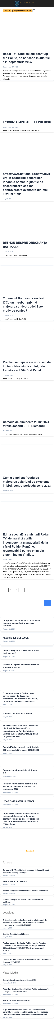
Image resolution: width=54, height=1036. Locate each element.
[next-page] (22, 590)
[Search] (47, 603)
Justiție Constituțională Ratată (17, 713)
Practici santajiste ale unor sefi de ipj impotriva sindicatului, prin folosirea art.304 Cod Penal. (27, 366)
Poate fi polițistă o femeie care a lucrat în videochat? (21, 652)
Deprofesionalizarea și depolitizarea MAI (20, 771)
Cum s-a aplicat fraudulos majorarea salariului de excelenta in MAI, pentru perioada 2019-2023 (27, 481)
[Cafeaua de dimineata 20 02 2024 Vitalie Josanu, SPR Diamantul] (27, 404)
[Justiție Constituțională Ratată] (46, 714)
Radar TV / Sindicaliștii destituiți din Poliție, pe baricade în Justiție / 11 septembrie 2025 (26, 58)
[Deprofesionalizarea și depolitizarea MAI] (46, 772)
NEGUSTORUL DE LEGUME (16, 637)
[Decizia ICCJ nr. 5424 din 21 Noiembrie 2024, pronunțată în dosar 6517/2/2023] (46, 749)
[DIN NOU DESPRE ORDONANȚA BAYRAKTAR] (27, 225)
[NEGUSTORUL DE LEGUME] (46, 639)
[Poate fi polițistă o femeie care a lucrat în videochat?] (46, 653)
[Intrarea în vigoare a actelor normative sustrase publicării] (46, 667)
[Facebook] (22, 851)
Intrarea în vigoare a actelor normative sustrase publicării (23, 900)
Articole (7, 11)
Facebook (30, 851)
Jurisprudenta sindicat (21, 11)
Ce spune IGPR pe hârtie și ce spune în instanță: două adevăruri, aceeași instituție (21, 623)
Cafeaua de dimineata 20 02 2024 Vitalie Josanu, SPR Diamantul (26, 424)
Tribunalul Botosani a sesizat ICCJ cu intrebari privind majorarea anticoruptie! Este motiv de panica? (23, 304)
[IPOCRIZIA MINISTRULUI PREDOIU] (27, 104)
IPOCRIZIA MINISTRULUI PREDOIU (27, 122)
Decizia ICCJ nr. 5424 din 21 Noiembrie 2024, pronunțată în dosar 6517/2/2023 (21, 748)
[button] (4, 3)
